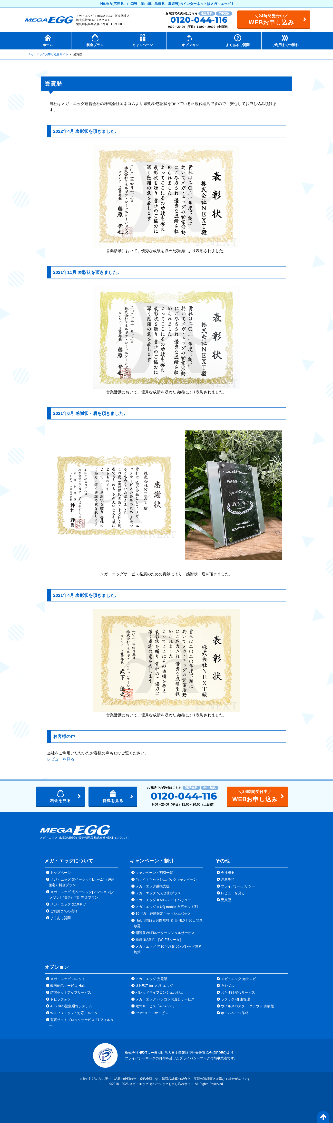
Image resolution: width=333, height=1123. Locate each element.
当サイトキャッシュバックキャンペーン (166, 879)
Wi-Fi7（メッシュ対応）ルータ (74, 1013)
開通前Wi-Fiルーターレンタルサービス (165, 933)
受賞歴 (226, 900)
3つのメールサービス (152, 1013)
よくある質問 (60, 918)
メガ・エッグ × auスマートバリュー (163, 900)
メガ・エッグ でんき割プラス (158, 893)
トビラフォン (60, 999)
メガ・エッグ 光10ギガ (68, 904)
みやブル (228, 986)
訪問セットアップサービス (70, 992)
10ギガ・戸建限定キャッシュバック (163, 913)
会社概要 (228, 873)
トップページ (60, 873)
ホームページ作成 (234, 1013)
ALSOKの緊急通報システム (71, 1006)
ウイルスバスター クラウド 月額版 (247, 1006)
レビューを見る (60, 759)
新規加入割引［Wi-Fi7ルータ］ (159, 940)
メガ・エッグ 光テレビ (238, 979)
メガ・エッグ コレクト (67, 979)
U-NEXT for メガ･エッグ (154, 986)
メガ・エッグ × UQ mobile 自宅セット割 (167, 907)
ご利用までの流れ (64, 911)
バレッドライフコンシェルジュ (159, 992)
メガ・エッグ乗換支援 (153, 886)
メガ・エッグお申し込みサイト (48, 54)
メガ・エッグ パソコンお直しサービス (165, 999)
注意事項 (228, 879)
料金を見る (60, 801)
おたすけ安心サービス (238, 992)
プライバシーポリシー (238, 886)
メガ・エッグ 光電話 (151, 979)
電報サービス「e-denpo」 (156, 1006)
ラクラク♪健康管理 (235, 999)
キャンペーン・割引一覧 (154, 873)
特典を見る (113, 801)
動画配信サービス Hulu (68, 986)
